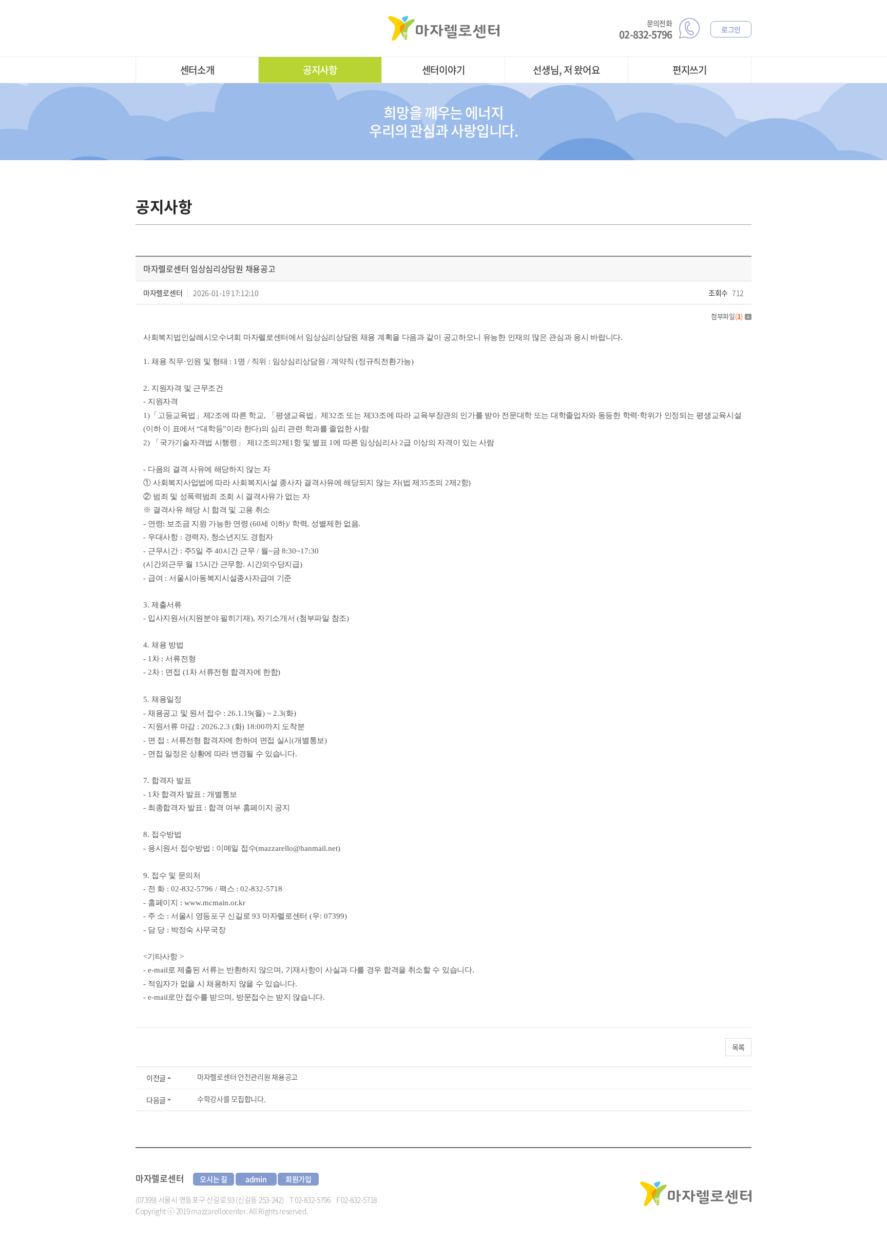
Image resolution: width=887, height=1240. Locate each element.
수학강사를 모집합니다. (231, 1099)
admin (256, 1179)
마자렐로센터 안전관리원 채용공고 (247, 1077)
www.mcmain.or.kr (214, 903)
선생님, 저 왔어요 (566, 70)
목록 (738, 1047)
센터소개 (197, 70)
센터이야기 (443, 70)
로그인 (731, 29)
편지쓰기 (689, 70)
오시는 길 (213, 1179)
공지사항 (320, 70)
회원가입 (298, 1179)
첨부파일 (727, 316)
